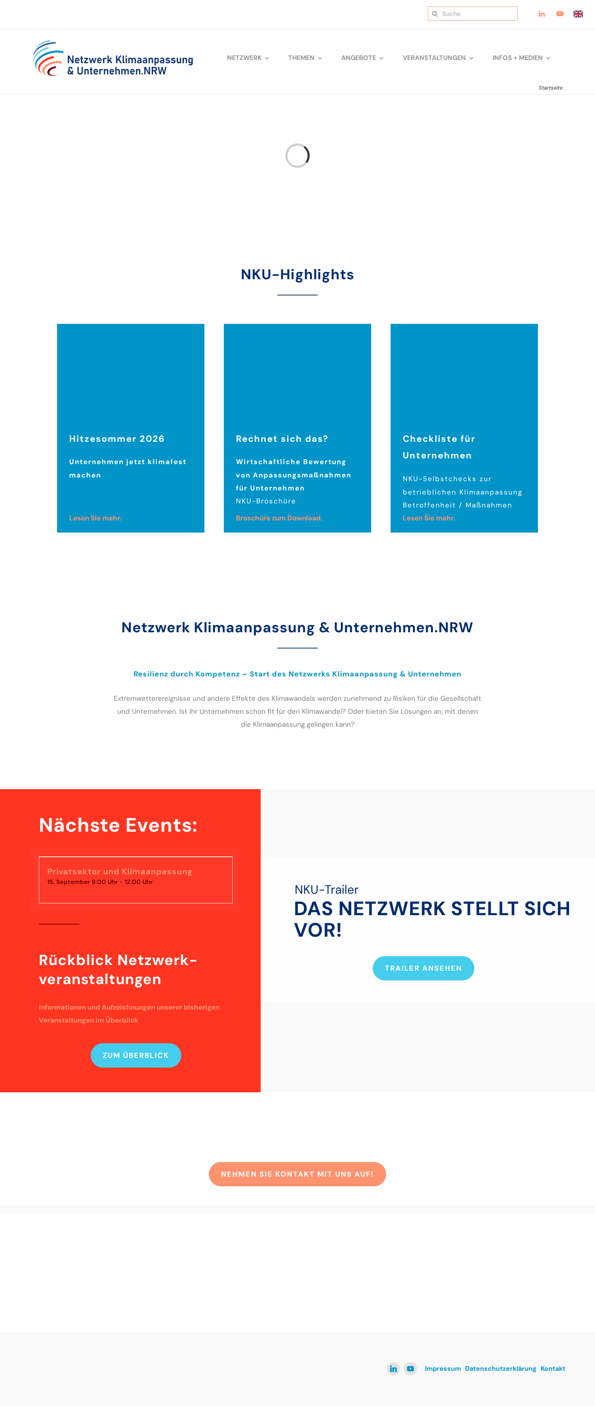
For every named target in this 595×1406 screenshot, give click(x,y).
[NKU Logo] (112, 43)
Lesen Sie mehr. (95, 518)
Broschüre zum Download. (279, 518)
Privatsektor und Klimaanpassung (120, 871)
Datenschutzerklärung (501, 1368)
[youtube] (410, 1368)
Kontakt (553, 1368)
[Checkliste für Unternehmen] (464, 327)
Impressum (443, 1368)
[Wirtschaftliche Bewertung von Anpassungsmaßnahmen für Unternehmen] (297, 327)
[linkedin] (393, 1368)
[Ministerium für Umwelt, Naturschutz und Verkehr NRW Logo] (506, 1259)
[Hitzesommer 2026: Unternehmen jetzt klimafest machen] (130, 327)
